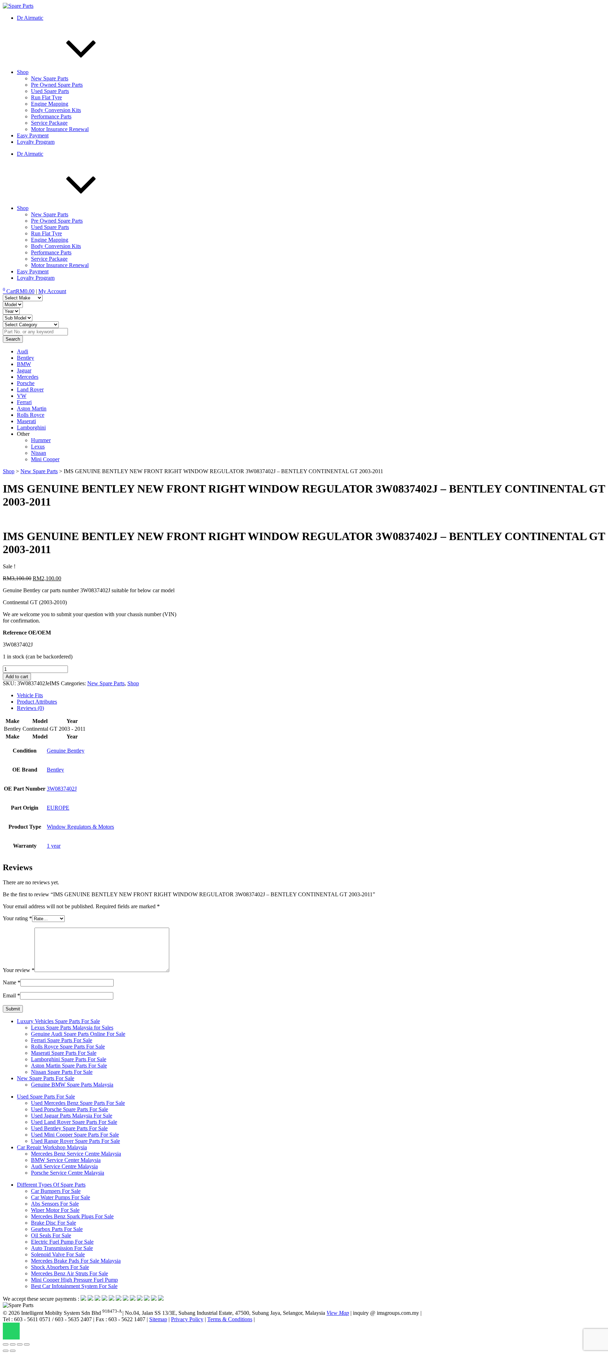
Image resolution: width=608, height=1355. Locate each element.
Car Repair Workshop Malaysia (52, 1147)
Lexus (38, 447)
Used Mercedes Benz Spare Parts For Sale (78, 1103)
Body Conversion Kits (56, 110)
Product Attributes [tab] (37, 702)
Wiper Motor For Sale (55, 1210)
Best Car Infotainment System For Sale (74, 1286)
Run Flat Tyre (46, 97)
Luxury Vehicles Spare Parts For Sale (58, 1021)
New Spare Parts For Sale (45, 1078)
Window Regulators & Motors (80, 827)
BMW (24, 364)
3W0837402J (62, 789)
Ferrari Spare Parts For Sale (61, 1040)
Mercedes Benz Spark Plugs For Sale (72, 1216)
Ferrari (24, 402)
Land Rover (30, 389)
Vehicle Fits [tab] (30, 695)
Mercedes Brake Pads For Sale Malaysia (76, 1261)
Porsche (25, 383)
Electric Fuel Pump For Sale (62, 1242)
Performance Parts (51, 116)
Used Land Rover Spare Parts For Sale (74, 1122)
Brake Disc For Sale (53, 1223)
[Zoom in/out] (5, 1344)
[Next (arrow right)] (12, 1351)
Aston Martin (31, 409)
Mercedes (27, 377)
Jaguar (24, 370)
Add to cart (17, 676)
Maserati (26, 421)
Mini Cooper (45, 459)
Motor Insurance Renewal (60, 129)
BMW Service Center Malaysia (66, 1160)
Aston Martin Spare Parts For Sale (69, 1066)
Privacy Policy (187, 1319)
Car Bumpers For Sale (56, 1191)
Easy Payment (33, 135)
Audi (22, 351)
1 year (54, 846)
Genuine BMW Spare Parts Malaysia (72, 1085)
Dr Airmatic (30, 18)
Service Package (49, 123)
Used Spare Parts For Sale (46, 1097)
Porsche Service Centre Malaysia (67, 1173)
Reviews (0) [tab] (30, 708)
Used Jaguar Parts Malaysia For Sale (71, 1116)
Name (11, 982)
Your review (18, 970)
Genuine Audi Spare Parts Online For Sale (78, 1034)
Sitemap (158, 1319)
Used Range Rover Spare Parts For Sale (75, 1141)
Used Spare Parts (50, 91)
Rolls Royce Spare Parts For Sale (68, 1047)
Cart (18, 291)
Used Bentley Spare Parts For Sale (69, 1128)
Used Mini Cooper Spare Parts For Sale (75, 1135)
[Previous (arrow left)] (5, 1351)
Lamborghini (31, 428)
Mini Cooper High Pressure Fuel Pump (74, 1280)
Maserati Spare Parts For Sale (63, 1053)
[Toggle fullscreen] (12, 1344)
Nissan (38, 453)
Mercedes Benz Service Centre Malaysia (76, 1154)
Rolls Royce (30, 415)
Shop (22, 72)
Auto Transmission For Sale (62, 1248)
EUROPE (58, 808)
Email (11, 995)
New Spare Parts (49, 78)
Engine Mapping (49, 104)
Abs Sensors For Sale (55, 1204)
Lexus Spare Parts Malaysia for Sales (72, 1028)
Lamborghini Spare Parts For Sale (68, 1059)
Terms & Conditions (229, 1319)
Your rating (17, 918)
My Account (52, 291)
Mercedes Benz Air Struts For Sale (69, 1273)
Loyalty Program (36, 142)
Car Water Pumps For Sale (60, 1197)
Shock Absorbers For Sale (60, 1267)
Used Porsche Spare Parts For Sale (69, 1109)
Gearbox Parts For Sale (57, 1229)
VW (21, 396)
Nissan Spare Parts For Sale (62, 1072)
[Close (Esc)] (27, 1344)
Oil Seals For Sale (51, 1235)
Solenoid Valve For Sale (58, 1254)
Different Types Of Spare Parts (51, 1185)
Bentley (25, 358)
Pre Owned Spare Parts (57, 85)
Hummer (41, 440)
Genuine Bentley (65, 751)
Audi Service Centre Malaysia (64, 1166)
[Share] (20, 1344)
